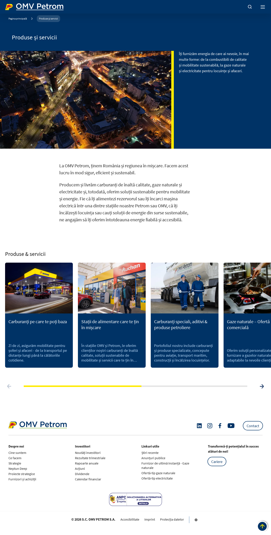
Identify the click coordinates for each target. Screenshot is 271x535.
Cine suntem (17, 452)
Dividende (82, 474)
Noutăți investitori (88, 452)
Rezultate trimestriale (90, 458)
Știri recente (150, 452)
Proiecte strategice (21, 474)
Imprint (149, 519)
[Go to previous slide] (9, 386)
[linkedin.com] (199, 425)
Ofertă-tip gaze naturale (158, 473)
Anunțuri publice (153, 458)
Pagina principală (17, 18)
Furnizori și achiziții (22, 479)
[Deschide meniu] (263, 7)
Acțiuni (80, 468)
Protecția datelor (172, 519)
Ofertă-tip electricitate (157, 478)
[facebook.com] (220, 425)
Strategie (14, 463)
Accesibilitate (129, 519)
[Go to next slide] (261, 386)
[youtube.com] (231, 425)
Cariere (217, 461)
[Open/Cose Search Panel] (250, 7)
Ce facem (14, 458)
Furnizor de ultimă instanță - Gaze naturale (165, 465)
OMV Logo (12, 6)
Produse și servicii (48, 18)
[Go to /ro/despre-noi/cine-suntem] (196, 519)
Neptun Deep (17, 468)
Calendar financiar (88, 479)
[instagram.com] (209, 425)
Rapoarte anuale (86, 463)
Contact (253, 425)
